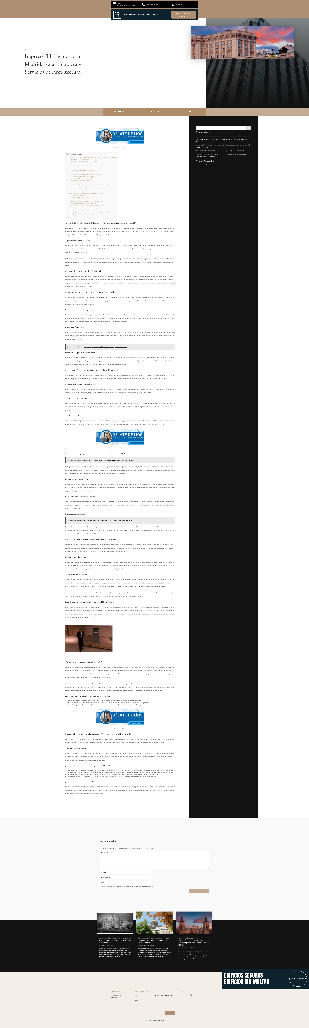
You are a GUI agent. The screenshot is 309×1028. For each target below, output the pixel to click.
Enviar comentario (198, 891)
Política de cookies (116, 995)
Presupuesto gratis (184, 15)
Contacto (155, 15)
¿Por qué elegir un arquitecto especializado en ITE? (85, 203)
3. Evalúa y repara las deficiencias (81, 180)
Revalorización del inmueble (79, 195)
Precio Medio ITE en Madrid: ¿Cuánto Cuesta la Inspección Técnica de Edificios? (220, 151)
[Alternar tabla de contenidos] (114, 154)
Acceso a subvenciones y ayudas (81, 197)
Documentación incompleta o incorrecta (83, 188)
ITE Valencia (141, 15)
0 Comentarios (118, 112)
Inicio (125, 15)
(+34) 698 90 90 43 (298, 979)
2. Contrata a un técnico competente (82, 178)
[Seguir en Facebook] (182, 995)
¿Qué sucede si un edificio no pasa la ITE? (83, 214)
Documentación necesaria (79, 168)
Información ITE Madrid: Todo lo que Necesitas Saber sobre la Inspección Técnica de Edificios (153, 940)
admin (191, 112)
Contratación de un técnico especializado (83, 167)
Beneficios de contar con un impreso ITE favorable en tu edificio (87, 193)
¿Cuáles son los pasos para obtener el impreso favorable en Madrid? (90, 212)
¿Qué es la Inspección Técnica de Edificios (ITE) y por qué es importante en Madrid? (92, 157)
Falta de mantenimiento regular (80, 186)
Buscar (248, 128)
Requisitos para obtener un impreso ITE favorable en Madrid (86, 165)
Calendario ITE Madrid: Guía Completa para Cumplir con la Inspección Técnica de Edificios (223, 136)
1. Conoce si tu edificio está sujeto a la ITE (82, 176)
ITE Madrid (132, 15)
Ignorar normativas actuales (80, 189)
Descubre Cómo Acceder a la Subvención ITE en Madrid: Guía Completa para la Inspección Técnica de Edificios (194, 941)
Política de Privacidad (117, 1000)
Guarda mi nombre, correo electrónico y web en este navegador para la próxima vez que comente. (127, 886)
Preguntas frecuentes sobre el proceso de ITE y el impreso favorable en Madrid (91, 209)
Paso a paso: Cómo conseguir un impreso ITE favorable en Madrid (88, 174)
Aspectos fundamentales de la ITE (80, 159)
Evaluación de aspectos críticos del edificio (84, 170)
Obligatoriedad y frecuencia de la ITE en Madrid (84, 161)
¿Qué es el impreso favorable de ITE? (81, 211)
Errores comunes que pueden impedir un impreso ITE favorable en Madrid (90, 184)
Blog (148, 15)
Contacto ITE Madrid (119, 147)
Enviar (170, 1013)
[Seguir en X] (186, 995)
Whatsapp (179, 4)
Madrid (27, 50)
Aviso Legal (114, 997)
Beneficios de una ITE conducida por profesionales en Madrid (88, 205)
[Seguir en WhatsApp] (191, 995)
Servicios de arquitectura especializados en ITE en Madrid (85, 201)
